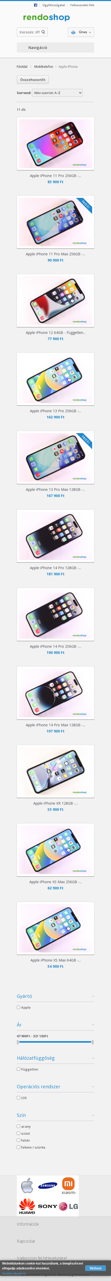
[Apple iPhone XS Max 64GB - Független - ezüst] (55, 928)
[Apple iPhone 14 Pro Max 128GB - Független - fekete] (55, 693)
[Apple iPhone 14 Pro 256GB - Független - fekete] (55, 614)
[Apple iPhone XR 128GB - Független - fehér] (55, 771)
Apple (26, 1007)
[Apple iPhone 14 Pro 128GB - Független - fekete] (55, 536)
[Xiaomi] (68, 1185)
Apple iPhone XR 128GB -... (55, 803)
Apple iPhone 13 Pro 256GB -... (55, 410)
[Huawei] (27, 1206)
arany (26, 1126)
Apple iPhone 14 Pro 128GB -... (55, 567)
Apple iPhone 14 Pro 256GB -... (55, 646)
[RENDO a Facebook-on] (37, 5)
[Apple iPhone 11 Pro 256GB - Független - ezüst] (55, 143)
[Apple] (27, 1185)
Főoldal (22, 66)
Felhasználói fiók (82, 5)
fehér (25, 1140)
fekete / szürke (33, 1147)
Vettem (95, 1268)
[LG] (68, 1206)
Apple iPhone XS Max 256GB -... (55, 881)
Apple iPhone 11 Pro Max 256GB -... (55, 253)
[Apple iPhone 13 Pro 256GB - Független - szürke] (55, 379)
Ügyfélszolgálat (54, 5)
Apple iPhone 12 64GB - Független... (55, 332)
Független (29, 1069)
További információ (14, 1273)
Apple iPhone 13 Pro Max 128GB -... (55, 489)
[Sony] (47, 1206)
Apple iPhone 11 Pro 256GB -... (55, 175)
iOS (24, 1097)
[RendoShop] (46, 18)
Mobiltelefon (43, 66)
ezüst (25, 1133)
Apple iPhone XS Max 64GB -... (55, 960)
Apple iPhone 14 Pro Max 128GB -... (55, 724)
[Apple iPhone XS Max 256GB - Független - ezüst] (55, 849)
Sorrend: (24, 92)
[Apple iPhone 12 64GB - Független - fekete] (55, 300)
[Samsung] (47, 1185)
